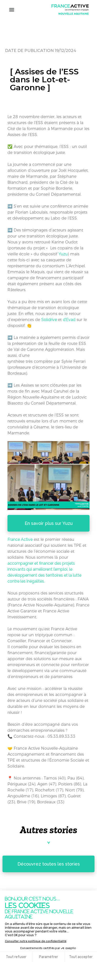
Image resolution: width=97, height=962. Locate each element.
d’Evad (69, 319)
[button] (11, 9)
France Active (20, 539)
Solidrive (49, 319)
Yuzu (63, 254)
